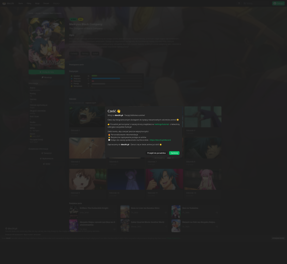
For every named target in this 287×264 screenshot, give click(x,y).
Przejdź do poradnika (156, 153)
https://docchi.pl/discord (160, 140)
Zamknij (174, 153)
